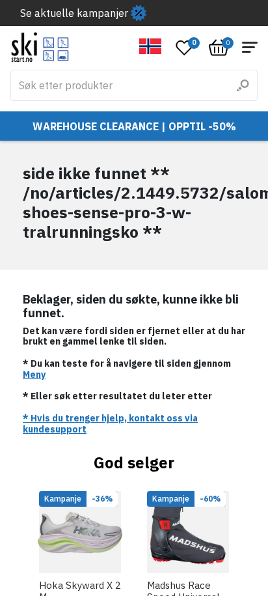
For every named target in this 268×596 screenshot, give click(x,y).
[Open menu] (250, 47)
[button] (151, 46)
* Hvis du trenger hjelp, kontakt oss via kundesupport (110, 423)
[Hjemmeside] (40, 47)
